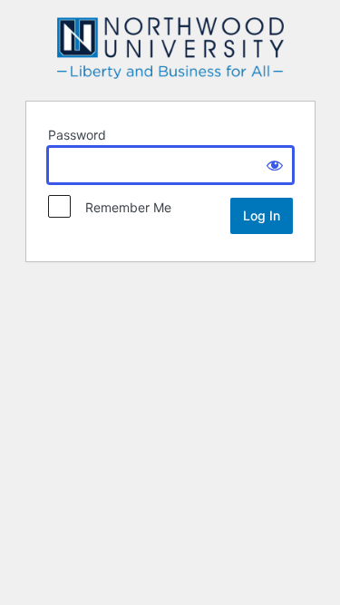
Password (77, 134)
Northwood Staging (170, 48)
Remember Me (122, 207)
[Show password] (275, 165)
